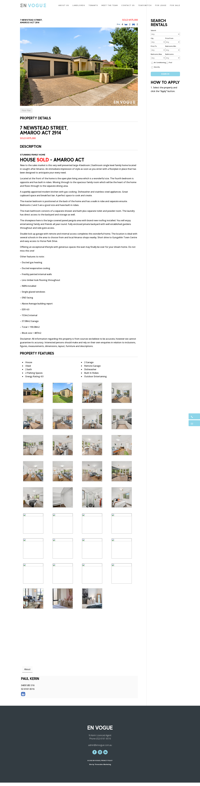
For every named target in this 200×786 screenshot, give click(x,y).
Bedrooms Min (170, 46)
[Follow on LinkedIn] (105, 752)
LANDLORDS (79, 5)
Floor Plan (26, 110)
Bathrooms (169, 54)
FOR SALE (175, 5)
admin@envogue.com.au (100, 745)
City (152, 38)
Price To (154, 46)
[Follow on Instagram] (100, 752)
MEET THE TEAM (109, 5)
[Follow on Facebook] (94, 752)
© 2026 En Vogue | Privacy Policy (100, 760)
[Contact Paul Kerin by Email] (23, 694)
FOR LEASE (160, 5)
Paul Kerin (30, 679)
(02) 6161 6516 (103, 738)
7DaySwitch (145, 5)
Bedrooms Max (156, 54)
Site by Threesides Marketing (100, 764)
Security (157, 67)
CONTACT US (128, 5)
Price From (169, 38)
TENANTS (93, 5)
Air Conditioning (160, 62)
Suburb (153, 30)
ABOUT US (64, 5)
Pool (170, 62)
